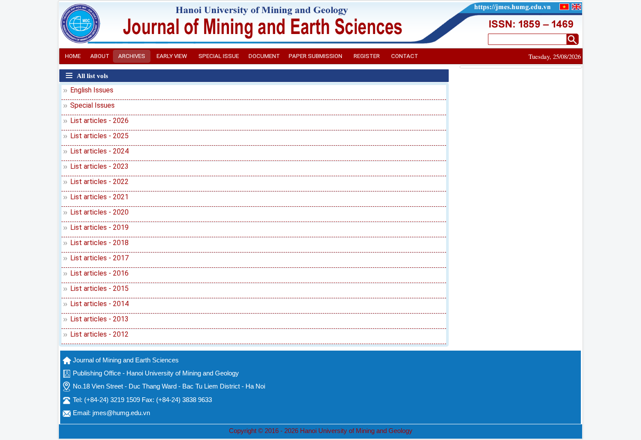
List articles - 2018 (99, 243)
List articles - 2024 (99, 151)
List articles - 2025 (99, 136)
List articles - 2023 (99, 166)
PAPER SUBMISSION (315, 56)
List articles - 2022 (99, 181)
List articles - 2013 (99, 319)
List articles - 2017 (99, 258)
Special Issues (92, 105)
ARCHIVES (131, 56)
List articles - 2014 (99, 304)
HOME (73, 56)
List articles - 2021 (99, 197)
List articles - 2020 (99, 212)
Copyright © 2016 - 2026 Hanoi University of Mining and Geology (321, 430)
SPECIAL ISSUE (218, 56)
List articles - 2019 (99, 227)
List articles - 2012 (99, 334)
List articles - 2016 (99, 273)
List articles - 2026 (99, 120)
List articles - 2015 (99, 288)
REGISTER (367, 56)
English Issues (91, 90)
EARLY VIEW (172, 56)
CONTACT (404, 56)
